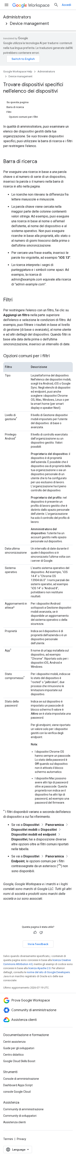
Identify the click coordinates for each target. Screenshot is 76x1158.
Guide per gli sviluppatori (18, 1048)
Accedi (66, 4)
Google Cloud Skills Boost (19, 1061)
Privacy (21, 1139)
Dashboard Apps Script (18, 1085)
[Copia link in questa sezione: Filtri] (17, 300)
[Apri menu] (6, 5)
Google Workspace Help (17, 71)
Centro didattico (13, 1054)
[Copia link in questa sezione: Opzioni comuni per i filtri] (54, 356)
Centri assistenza (14, 1041)
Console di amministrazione (21, 1078)
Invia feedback (38, 944)
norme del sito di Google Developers (48, 972)
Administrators (17, 17)
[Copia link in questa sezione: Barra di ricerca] (41, 161)
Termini (8, 1139)
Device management (29, 23)
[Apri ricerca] (56, 4)
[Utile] (35, 932)
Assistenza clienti (14, 1122)
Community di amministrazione (23, 1109)
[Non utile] (41, 932)
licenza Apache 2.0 (39, 968)
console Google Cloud (17, 1091)
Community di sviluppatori (19, 1115)
